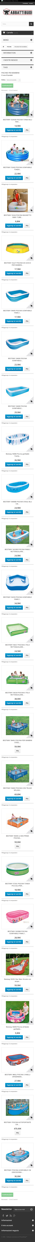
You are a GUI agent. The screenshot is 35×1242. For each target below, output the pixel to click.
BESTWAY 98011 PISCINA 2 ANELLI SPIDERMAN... (17, 1076)
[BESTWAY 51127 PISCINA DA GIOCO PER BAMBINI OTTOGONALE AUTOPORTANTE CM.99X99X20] (17, 248)
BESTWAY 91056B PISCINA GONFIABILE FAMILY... (17, 932)
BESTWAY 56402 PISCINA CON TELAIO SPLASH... (17, 789)
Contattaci (25, 3)
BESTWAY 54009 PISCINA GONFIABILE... (17, 407)
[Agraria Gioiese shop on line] (17, 1)
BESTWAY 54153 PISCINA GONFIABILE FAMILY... (17, 598)
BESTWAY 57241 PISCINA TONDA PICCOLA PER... (17, 885)
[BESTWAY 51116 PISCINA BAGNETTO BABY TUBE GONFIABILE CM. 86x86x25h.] (17, 200)
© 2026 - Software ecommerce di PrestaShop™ (14, 1237)
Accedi (31, 3)
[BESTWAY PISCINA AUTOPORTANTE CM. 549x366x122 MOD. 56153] (17, 1107)
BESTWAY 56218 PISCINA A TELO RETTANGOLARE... (17, 694)
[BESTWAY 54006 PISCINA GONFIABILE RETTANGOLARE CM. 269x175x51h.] (17, 343)
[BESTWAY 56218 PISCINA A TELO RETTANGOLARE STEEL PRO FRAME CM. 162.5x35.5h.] (17, 678)
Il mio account (7, 1225)
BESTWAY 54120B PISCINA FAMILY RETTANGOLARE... (17, 550)
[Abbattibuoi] (17, 12)
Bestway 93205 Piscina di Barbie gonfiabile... (17, 1028)
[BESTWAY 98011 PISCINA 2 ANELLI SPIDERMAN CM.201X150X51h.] (17, 1059)
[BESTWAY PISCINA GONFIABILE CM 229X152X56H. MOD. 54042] (17, 1155)
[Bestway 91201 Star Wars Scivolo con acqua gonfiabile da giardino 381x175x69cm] (17, 964)
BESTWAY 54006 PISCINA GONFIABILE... (17, 360)
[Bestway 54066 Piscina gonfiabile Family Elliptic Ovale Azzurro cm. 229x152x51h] (17, 439)
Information (9, 53)
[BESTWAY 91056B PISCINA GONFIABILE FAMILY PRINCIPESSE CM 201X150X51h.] (17, 916)
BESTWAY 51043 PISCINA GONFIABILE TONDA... (17, 168)
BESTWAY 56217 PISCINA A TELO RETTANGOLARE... (17, 646)
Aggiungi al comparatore (10, 136)
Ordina (3, 80)
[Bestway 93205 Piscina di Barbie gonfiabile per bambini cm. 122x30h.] (17, 1012)
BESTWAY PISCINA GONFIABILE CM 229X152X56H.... (17, 1171)
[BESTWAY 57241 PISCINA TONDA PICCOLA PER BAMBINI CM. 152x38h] (17, 868)
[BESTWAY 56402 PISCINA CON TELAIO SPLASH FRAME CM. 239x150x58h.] (17, 773)
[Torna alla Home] (3, 47)
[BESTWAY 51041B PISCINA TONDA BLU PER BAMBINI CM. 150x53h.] (17, 105)
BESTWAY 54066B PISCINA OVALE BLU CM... (17, 503)
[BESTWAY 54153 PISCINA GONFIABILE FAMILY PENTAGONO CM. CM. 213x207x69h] (17, 582)
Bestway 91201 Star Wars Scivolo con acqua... (17, 980)
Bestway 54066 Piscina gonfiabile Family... (17, 455)
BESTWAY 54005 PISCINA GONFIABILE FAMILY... (17, 312)
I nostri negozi (10, 60)
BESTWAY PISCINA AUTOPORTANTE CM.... (17, 1123)
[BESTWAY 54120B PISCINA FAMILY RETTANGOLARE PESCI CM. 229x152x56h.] (17, 534)
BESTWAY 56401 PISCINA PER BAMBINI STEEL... (17, 741)
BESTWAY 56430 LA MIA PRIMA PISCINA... (17, 837)
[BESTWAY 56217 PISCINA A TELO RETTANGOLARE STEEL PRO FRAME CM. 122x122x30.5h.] (17, 630)
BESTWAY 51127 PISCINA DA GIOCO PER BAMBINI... (17, 264)
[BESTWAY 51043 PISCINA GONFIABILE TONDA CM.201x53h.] (17, 152)
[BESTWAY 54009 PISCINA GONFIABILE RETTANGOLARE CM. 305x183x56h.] (17, 391)
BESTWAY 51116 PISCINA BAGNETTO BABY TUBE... (17, 216)
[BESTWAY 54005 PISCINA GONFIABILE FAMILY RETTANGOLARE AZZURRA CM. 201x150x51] (17, 295)
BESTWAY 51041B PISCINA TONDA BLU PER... (17, 121)
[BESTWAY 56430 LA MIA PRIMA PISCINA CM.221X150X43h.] (17, 821)
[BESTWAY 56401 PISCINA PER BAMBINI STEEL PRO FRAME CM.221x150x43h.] (17, 725)
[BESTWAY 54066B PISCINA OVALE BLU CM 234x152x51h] (17, 487)
